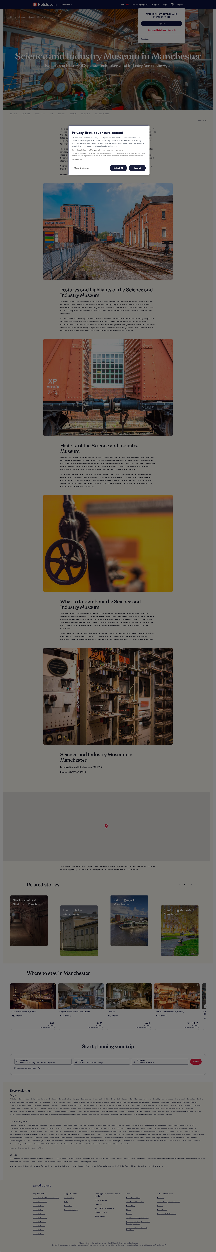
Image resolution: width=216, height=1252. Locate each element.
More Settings (81, 168)
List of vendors (77, 159)
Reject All (119, 168)
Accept (137, 168)
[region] (109, 150)
